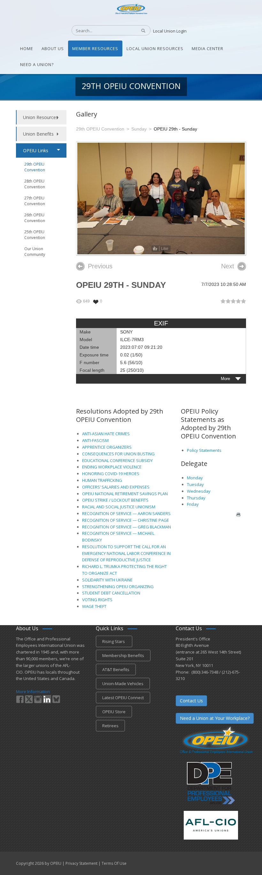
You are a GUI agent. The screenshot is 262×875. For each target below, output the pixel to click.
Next (227, 266)
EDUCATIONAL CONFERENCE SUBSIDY (117, 460)
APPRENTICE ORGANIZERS (107, 447)
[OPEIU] (130, 8)
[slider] (233, 301)
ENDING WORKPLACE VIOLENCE (112, 467)
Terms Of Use (114, 863)
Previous (100, 266)
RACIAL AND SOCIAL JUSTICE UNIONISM (118, 507)
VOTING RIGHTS (97, 599)
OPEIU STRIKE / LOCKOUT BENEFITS (115, 500)
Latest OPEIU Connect (123, 697)
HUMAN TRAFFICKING (102, 480)
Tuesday (195, 484)
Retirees (110, 726)
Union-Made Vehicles (122, 683)
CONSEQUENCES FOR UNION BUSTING (118, 454)
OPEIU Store (114, 711)
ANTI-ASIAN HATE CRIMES (106, 434)
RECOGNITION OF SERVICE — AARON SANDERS (126, 513)
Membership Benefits (123, 655)
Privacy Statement (81, 863)
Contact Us (191, 701)
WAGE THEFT (94, 606)
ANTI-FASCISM (95, 440)
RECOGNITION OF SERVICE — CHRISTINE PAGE (125, 520)
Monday (195, 478)
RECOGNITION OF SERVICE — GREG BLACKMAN (126, 527)
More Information (33, 691)
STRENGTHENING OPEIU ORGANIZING (118, 586)
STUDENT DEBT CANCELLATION (111, 593)
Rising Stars (114, 641)
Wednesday (199, 491)
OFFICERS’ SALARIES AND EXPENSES (116, 487)
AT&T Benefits (115, 669)
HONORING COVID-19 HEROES (110, 473)
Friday (193, 504)
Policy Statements (204, 450)
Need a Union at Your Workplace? (215, 718)
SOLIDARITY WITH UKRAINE (107, 580)
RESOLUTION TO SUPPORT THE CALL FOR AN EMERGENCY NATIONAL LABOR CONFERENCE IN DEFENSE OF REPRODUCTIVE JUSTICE (126, 553)
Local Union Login (170, 31)
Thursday (196, 498)
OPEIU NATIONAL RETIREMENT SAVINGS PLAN (125, 494)
